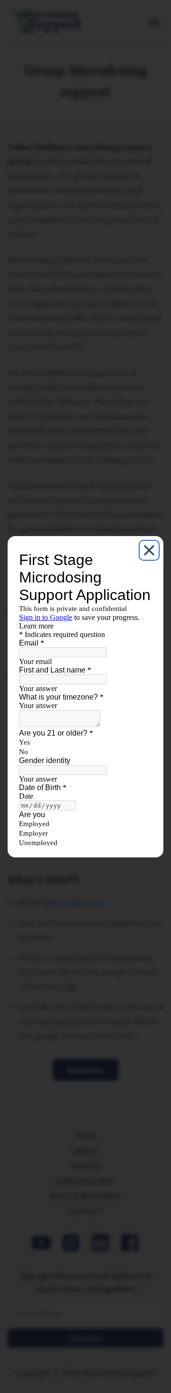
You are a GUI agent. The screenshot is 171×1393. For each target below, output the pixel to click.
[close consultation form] (149, 550)
